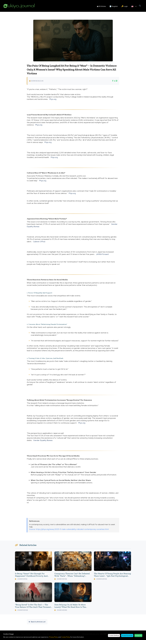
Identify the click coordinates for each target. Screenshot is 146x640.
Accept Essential (127, 635)
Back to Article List (38, 622)
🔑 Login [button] (124, 6)
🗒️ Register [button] (113, 6)
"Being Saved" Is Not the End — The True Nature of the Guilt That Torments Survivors (33, 607)
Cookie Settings (114, 635)
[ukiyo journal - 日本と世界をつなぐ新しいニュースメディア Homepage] (19, 5)
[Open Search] (140, 6)
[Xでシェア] (114, 81)
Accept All (138, 635)
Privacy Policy (53, 637)
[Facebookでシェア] (112, 81)
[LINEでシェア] (116, 81)
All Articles (102, 6)
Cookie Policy (65, 637)
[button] (133, 6)
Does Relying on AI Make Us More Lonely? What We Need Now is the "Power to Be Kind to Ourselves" (70, 607)
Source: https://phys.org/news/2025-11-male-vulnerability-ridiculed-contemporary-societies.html (69, 529)
